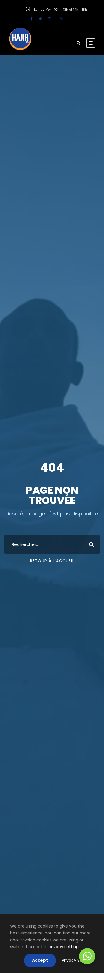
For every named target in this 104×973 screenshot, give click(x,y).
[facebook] (32, 19)
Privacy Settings (78, 960)
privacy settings (65, 947)
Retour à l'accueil (52, 561)
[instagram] (49, 19)
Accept (40, 960)
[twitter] (40, 19)
